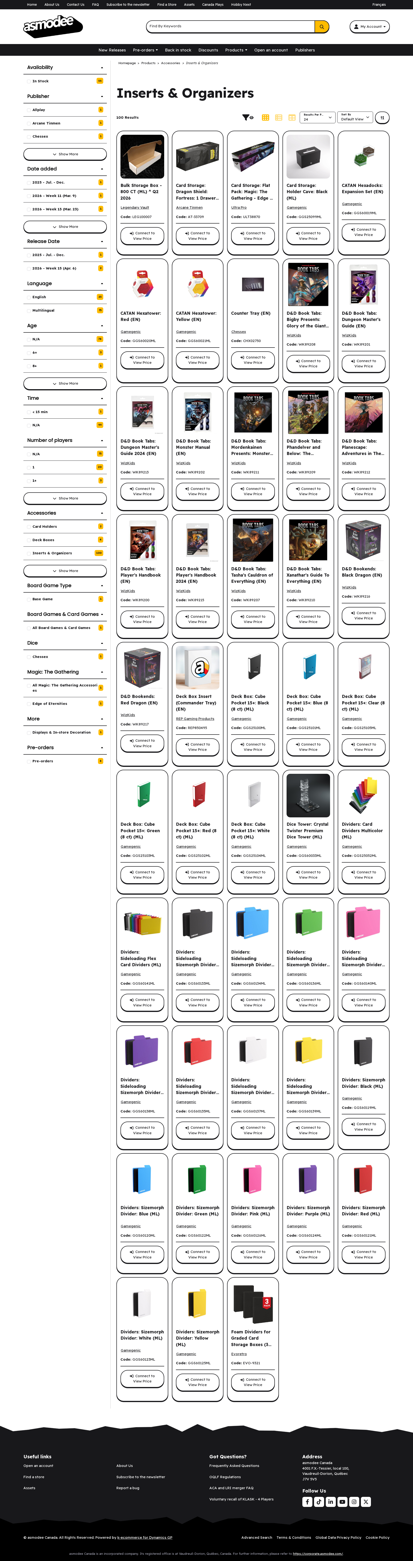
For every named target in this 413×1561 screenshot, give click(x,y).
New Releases (112, 49)
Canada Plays (212, 4)
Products (234, 49)
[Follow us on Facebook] (307, 1502)
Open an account (271, 49)
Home (32, 4)
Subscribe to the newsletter (128, 4)
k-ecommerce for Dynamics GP (144, 1537)
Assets (189, 4)
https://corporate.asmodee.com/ (318, 1553)
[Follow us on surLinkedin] (331, 1502)
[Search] (322, 26)
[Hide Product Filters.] (249, 117)
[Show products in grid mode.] (265, 117)
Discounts (208, 49)
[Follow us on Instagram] (354, 1502)
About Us (51, 4)
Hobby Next (241, 4)
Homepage (127, 63)
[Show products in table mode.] (292, 117)
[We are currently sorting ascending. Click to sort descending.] (382, 118)
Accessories (170, 63)
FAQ (95, 4)
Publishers (305, 49)
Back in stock (178, 49)
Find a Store (166, 4)
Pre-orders (143, 49)
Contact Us (75, 4)
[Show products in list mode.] (278, 117)
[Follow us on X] (366, 1502)
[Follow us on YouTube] (342, 1502)
